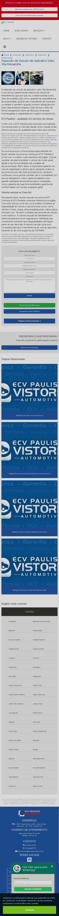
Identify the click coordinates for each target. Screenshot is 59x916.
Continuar (29, 910)
